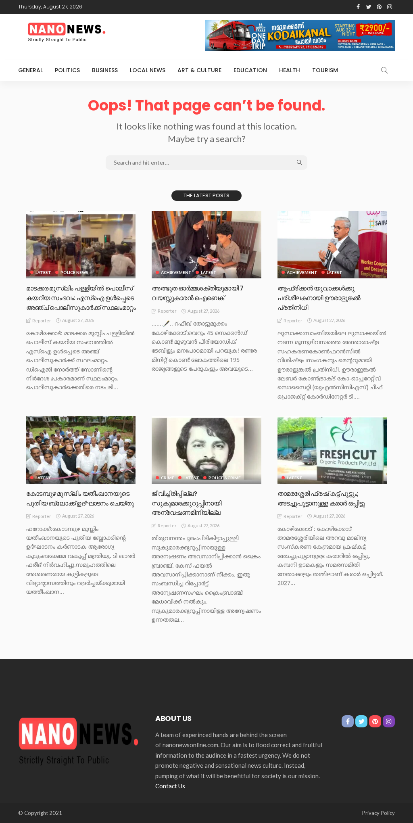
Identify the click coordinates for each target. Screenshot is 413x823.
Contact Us (170, 786)
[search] (384, 70)
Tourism (325, 70)
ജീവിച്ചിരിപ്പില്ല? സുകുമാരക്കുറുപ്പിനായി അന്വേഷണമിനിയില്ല (186, 503)
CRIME (167, 478)
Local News (147, 70)
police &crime (225, 478)
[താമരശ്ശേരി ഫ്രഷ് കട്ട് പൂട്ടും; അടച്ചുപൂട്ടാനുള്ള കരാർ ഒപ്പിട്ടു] (332, 450)
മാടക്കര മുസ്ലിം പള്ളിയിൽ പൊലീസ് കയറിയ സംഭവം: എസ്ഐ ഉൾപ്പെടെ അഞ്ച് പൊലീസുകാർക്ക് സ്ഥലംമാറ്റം (81, 298)
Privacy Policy (378, 813)
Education (250, 70)
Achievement (176, 272)
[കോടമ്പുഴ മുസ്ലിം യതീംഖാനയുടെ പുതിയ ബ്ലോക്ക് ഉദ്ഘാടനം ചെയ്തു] (81, 450)
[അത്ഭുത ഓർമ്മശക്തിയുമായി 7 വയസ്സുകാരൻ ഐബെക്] (206, 245)
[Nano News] (78, 740)
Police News (74, 272)
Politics (67, 70)
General (30, 70)
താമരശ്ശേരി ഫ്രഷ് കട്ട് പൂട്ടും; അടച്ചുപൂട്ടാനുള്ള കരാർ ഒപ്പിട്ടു (321, 498)
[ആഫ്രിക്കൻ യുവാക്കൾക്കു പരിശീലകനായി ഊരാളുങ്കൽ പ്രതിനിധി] (332, 245)
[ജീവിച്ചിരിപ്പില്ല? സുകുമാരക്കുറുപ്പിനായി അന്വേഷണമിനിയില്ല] (206, 450)
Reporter (41, 320)
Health (289, 70)
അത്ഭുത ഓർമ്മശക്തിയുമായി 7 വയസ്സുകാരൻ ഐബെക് (197, 293)
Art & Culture (199, 70)
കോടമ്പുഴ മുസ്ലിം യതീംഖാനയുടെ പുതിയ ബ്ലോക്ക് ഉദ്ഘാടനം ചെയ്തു (80, 498)
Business (105, 70)
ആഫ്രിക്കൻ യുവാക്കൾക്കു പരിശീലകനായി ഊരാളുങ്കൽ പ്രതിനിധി (319, 298)
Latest (43, 272)
